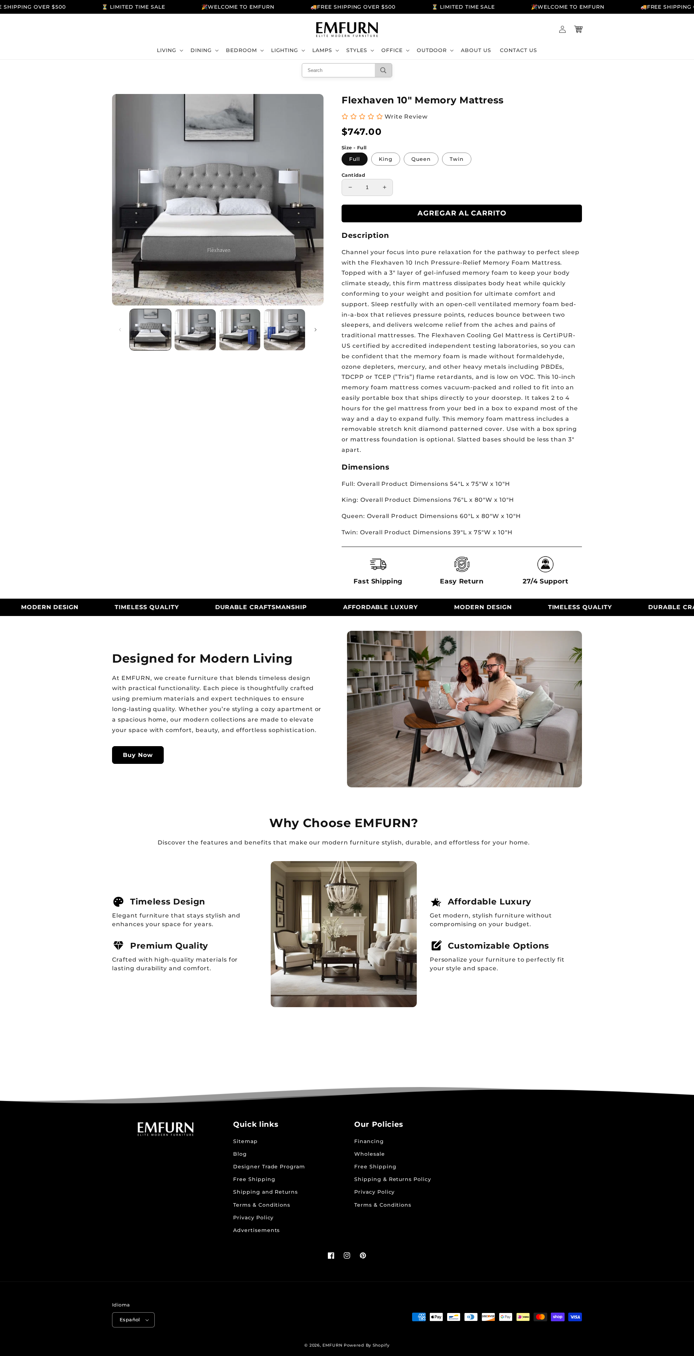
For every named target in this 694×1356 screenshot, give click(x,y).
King (386, 159)
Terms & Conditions (261, 1205)
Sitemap (245, 1141)
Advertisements (256, 1230)
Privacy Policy (253, 1217)
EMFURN (332, 1345)
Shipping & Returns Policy (392, 1179)
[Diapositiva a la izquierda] (120, 330)
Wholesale (369, 1154)
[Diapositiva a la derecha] (316, 330)
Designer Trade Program (269, 1166)
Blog (240, 1154)
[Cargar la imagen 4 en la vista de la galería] (284, 329)
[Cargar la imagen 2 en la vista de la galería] (195, 329)
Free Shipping (254, 1179)
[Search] (383, 70)
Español (130, 1319)
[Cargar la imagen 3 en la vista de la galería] (240, 329)
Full (354, 159)
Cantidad (353, 175)
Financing (369, 1141)
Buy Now (138, 755)
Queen (421, 159)
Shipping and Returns (265, 1192)
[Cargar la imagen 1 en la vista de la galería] (150, 329)
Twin (457, 159)
